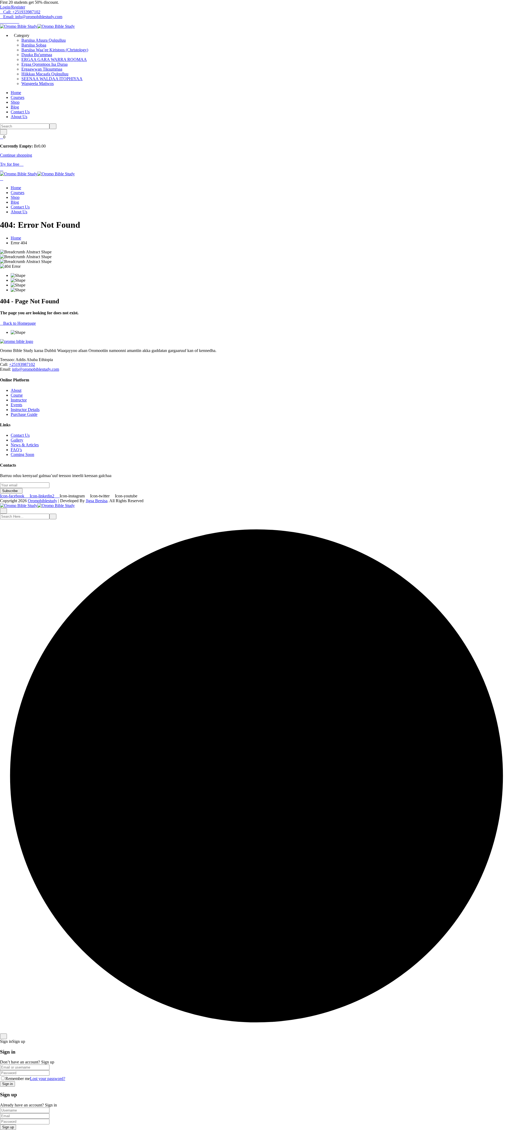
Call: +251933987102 (21, 12)
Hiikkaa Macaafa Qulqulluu (44, 74)
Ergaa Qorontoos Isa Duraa (44, 64)
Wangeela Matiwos (37, 83)
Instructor (19, 400)
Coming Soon (22, 454)
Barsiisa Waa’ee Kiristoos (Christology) (54, 50)
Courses (17, 97)
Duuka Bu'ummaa (36, 54)
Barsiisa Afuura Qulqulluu (43, 40)
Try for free (10, 164)
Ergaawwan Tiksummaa (41, 69)
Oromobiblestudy (42, 500)
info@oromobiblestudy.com (35, 369)
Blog (15, 107)
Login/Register (12, 7)
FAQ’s (16, 449)
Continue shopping (16, 155)
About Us (19, 116)
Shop (15, 102)
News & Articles (25, 445)
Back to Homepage (19, 323)
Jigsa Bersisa (96, 500)
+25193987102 (22, 364)
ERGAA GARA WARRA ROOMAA (54, 59)
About (16, 390)
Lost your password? (47, 1078)
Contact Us (20, 112)
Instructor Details (25, 409)
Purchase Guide (24, 414)
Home (16, 92)
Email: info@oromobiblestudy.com (32, 16)
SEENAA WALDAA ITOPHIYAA (52, 78)
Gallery (17, 440)
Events (16, 405)
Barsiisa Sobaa (33, 45)
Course (17, 395)
